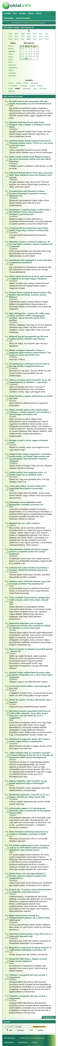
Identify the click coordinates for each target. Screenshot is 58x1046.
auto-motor (43, 88)
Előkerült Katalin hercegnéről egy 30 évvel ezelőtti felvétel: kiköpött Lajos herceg (28, 337)
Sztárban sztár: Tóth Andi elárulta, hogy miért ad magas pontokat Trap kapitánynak (30, 582)
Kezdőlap (7, 13)
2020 (10, 39)
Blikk (11, 105)
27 (21, 49)
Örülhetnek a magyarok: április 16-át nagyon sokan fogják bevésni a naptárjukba (29, 740)
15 (26, 54)
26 (37, 56)
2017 (35, 36)
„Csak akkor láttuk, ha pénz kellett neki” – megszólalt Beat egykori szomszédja (28, 487)
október (11, 70)
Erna (37, 22)
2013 (10, 36)
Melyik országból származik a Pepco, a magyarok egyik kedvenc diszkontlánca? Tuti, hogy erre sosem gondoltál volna (30, 352)
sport (35, 88)
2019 (47, 36)
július (10, 62)
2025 (41, 39)
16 (29, 54)
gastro (10, 88)
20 (21, 56)
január (10, 46)
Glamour (12, 525)
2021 (16, 39)
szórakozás (27, 88)
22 (26, 56)
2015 (22, 36)
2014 (16, 36)
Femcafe (13, 416)
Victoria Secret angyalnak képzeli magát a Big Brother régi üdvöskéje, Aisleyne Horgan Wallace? (30, 294)
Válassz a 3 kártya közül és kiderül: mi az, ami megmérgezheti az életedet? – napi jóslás (30, 381)
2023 (28, 39)
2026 (47, 39)
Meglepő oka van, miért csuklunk (24, 523)
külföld (25, 83)
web (10, 1030)
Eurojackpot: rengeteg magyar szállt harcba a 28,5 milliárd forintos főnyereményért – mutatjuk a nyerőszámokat (30, 212)
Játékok (31, 13)
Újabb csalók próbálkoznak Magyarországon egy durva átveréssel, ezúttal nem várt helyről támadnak (30, 159)
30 (29, 59)
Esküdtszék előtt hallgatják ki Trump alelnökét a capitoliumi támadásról (30, 261)
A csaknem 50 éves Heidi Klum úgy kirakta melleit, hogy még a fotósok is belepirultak (28, 229)
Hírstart (34, 1042)
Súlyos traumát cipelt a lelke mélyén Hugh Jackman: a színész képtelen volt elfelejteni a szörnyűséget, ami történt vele (30, 412)
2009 (28, 34)
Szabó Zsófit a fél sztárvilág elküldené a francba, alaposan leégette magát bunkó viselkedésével (27, 875)
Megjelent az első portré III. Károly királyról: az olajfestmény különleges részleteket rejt (30, 948)
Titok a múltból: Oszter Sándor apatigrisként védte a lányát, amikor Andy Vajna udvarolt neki (29, 599)
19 (37, 54)
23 (29, 56)
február (11, 49)
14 (23, 54)
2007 (16, 34)
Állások (38, 13)
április (10, 54)
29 (26, 59)
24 (31, 56)
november (12, 73)
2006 (10, 34)
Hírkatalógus (9, 18)
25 (34, 56)
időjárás (11, 91)
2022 (22, 39)
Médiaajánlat (9, 1042)
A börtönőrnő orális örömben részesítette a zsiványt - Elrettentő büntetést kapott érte (29, 569)
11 (34, 51)
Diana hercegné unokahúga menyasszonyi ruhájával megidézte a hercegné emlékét (28, 833)
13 (21, 54)
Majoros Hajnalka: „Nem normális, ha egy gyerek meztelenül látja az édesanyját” (28, 782)
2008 (22, 34)
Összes (11, 83)
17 (31, 54)
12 (37, 51)
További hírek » (49, 1017)
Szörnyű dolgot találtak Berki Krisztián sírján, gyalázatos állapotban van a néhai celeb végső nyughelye (30, 674)
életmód (40, 86)
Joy (11, 341)
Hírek (15, 13)
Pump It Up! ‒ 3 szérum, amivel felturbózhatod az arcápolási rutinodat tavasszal (30, 890)
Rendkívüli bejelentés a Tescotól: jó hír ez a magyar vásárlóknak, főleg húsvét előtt (29, 796)
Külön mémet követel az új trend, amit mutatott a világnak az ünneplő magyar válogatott (30, 277)
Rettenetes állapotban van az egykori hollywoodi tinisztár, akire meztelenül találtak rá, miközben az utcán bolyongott (30, 625)
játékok (40, 1030)
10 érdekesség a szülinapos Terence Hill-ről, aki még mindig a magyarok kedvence (29, 365)
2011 (40, 34)
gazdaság (34, 83)
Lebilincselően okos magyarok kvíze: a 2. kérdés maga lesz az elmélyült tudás (28, 473)
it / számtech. (13, 86)
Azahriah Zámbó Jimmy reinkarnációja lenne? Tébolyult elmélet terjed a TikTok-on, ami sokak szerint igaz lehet (31, 143)
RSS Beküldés (9, 1038)
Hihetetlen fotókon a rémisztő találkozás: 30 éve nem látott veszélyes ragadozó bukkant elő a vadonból (30, 244)
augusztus (12, 65)
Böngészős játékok (23, 18)
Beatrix (32, 22)
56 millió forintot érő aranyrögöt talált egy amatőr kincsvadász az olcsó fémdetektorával (30, 102)
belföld (18, 83)
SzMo (11, 490)
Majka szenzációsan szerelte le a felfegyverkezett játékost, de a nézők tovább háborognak (29, 917)
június (10, 59)
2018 (41, 36)
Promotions (13, 129)
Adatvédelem (23, 1042)
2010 (35, 34)
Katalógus (22, 13)
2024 (35, 39)
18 (34, 54)
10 (31, 51)
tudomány (24, 86)
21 (23, 56)
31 (31, 59)
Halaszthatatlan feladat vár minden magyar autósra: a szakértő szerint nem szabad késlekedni (28, 551)
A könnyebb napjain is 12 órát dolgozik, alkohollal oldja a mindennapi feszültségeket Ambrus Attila (29, 810)
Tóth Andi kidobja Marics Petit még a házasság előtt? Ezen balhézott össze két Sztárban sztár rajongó (30, 175)
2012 (47, 34)
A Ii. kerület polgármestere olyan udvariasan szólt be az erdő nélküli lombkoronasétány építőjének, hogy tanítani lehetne (29, 847)
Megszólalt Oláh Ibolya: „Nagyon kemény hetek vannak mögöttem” (28, 960)
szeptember (12, 68)
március (11, 51)
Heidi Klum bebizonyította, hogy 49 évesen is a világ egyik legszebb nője (30, 935)
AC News (13, 400)
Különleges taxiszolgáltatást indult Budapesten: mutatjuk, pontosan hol (26, 503)
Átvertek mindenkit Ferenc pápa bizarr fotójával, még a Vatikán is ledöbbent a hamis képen (30, 124)
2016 (28, 36)
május (10, 57)
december (12, 76)
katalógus (20, 1030)
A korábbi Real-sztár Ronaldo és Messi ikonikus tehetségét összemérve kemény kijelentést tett (28, 193)
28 (23, 49)
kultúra (32, 86)
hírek (31, 1030)
